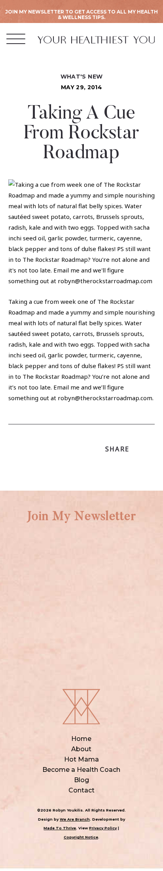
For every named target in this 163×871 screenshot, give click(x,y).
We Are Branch (75, 819)
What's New (82, 76)
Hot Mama (81, 759)
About (81, 749)
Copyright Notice (81, 837)
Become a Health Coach (81, 769)
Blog (81, 780)
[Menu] (16, 38)
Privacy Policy (103, 828)
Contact (81, 790)
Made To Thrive (60, 828)
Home (81, 738)
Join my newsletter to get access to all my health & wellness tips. (81, 14)
